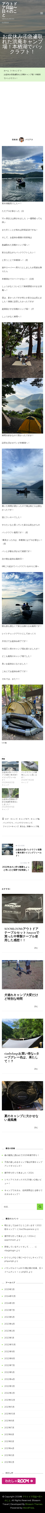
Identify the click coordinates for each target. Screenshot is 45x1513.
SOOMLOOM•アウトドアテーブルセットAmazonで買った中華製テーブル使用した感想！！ (21, 934)
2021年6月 (9, 1434)
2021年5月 (9, 1441)
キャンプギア (24, 819)
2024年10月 (10, 1296)
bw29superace (26, 1229)
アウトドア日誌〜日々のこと (9, 9)
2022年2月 (9, 1393)
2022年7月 (9, 1365)
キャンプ (13, 819)
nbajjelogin (10, 1250)
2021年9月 (9, 1420)
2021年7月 (9, 1427)
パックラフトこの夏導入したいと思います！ (29, 774)
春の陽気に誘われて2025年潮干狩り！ (21, 1155)
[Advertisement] (22, 105)
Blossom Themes (33, 1504)
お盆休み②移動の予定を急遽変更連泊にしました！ (10, 801)
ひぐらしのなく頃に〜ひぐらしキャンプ (22, 1257)
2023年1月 (9, 1338)
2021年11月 (9, 1407)
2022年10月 (10, 1344)
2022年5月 (9, 1372)
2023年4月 (9, 1324)
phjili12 (24, 1272)
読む (36, 948)
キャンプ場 (35, 819)
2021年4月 (9, 1448)
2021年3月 (9, 1455)
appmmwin (10, 1240)
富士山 (22, 826)
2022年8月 (9, 1358)
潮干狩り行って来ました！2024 (19, 1173)
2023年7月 (9, 1310)
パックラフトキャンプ (23, 823)
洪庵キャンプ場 (33, 826)
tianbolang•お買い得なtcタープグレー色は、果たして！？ (21, 1057)
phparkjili (9, 1261)
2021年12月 (9, 1400)
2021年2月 (9, 1462)
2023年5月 (9, 1317)
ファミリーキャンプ (11, 826)
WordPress (28, 1508)
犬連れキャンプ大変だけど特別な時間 (21, 997)
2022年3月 (9, 1386)
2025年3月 (9, 1289)
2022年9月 (9, 1351)
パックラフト (8, 823)
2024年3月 (9, 1303)
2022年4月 (9, 1379)
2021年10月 (9, 1414)
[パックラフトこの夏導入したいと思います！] (29, 766)
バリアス (29, 139)
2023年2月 (9, 1331)
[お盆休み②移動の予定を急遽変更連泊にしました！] (10, 793)
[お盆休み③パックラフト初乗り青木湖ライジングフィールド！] (10, 766)
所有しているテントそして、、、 (19, 1247)
